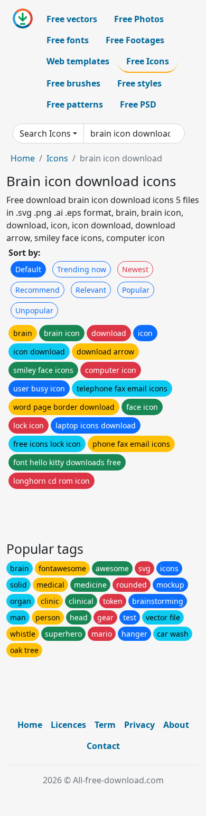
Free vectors (71, 19)
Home (23, 158)
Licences (68, 725)
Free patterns (74, 104)
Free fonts (67, 40)
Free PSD (138, 104)
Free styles (139, 83)
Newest (135, 269)
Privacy (139, 725)
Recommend (37, 290)
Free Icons (147, 61)
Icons (57, 158)
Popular (135, 290)
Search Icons (45, 133)
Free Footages (135, 40)
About (176, 725)
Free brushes (73, 83)
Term (105, 725)
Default (28, 269)
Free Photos (139, 19)
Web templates (77, 61)
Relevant (91, 290)
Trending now (81, 269)
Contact (103, 746)
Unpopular (34, 310)
